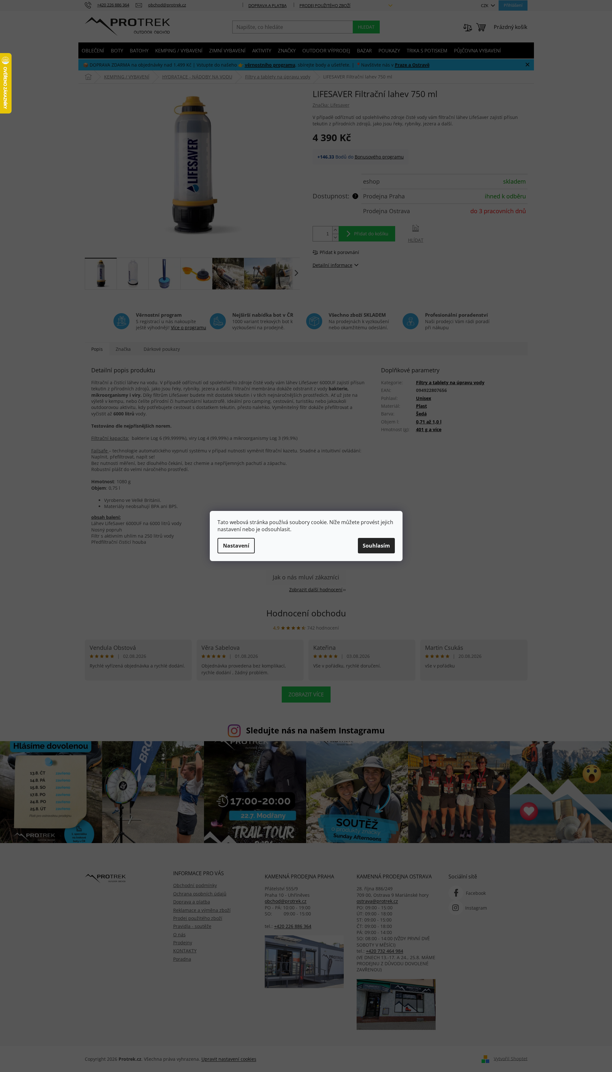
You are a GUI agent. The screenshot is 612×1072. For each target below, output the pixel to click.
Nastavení (236, 545)
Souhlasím (376, 545)
